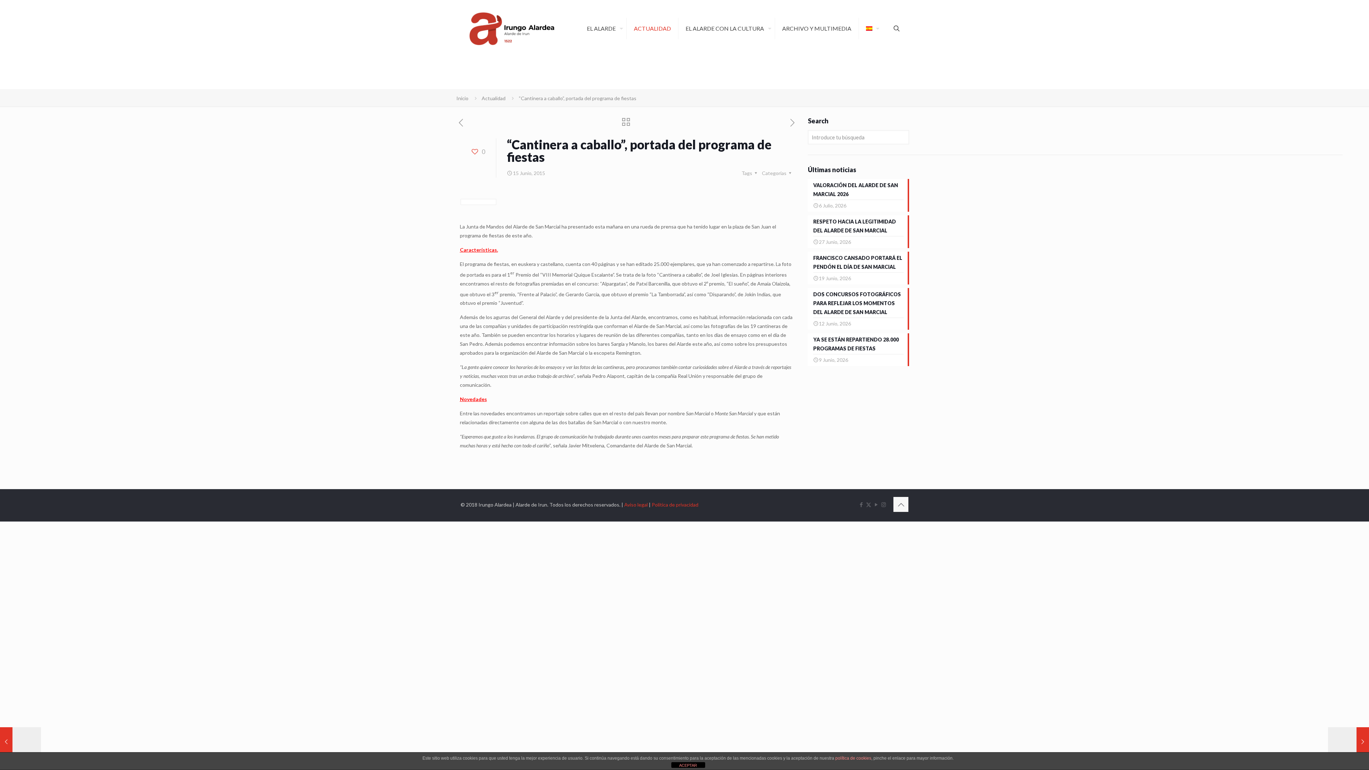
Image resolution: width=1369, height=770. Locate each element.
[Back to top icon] (900, 504)
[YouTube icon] (876, 504)
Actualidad (494, 98)
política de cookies (853, 758)
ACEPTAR (688, 765)
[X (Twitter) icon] (868, 504)
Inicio (462, 98)
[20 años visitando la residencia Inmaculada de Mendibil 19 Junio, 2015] (1348, 741)
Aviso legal (636, 505)
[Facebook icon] (861, 504)
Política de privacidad (675, 505)
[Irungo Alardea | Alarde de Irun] (512, 28)
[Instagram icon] (883, 504)
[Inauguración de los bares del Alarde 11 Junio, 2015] (20, 741)
